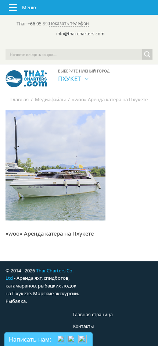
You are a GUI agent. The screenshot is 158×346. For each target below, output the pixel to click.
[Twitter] (68, 44)
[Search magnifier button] (147, 54)
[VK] (99, 44)
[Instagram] (89, 44)
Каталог (81, 338)
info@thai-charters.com (80, 34)
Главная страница (93, 314)
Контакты (83, 326)
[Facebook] (79, 44)
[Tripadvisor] (58, 44)
